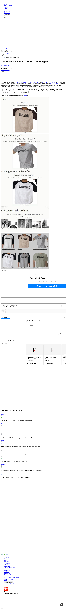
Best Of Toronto (8, 5)
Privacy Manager (9, 582)
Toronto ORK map (34, 82)
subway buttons (20, 82)
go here (25, 95)
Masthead (6, 564)
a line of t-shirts (54, 83)
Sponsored (3, 414)
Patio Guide (7, 11)
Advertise (6, 558)
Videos (6, 7)
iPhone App (7, 566)
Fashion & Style (5, 48)
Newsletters (7, 563)
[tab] (5, 317)
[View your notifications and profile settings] (64, 317)
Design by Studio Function (11, 583)
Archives (6, 561)
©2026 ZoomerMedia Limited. (12, 577)
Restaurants (7, 13)
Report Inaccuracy (5, 53)
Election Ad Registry (9, 567)
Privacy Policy (7, 570)
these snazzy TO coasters (48, 82)
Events (5, 8)
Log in (59, 305)
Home (5, 4)
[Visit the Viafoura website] (62, 334)
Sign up (63, 305)
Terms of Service (8, 569)
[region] (33, 320)
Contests (6, 10)
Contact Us (7, 557)
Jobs (5, 560)
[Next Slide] (65, 355)
